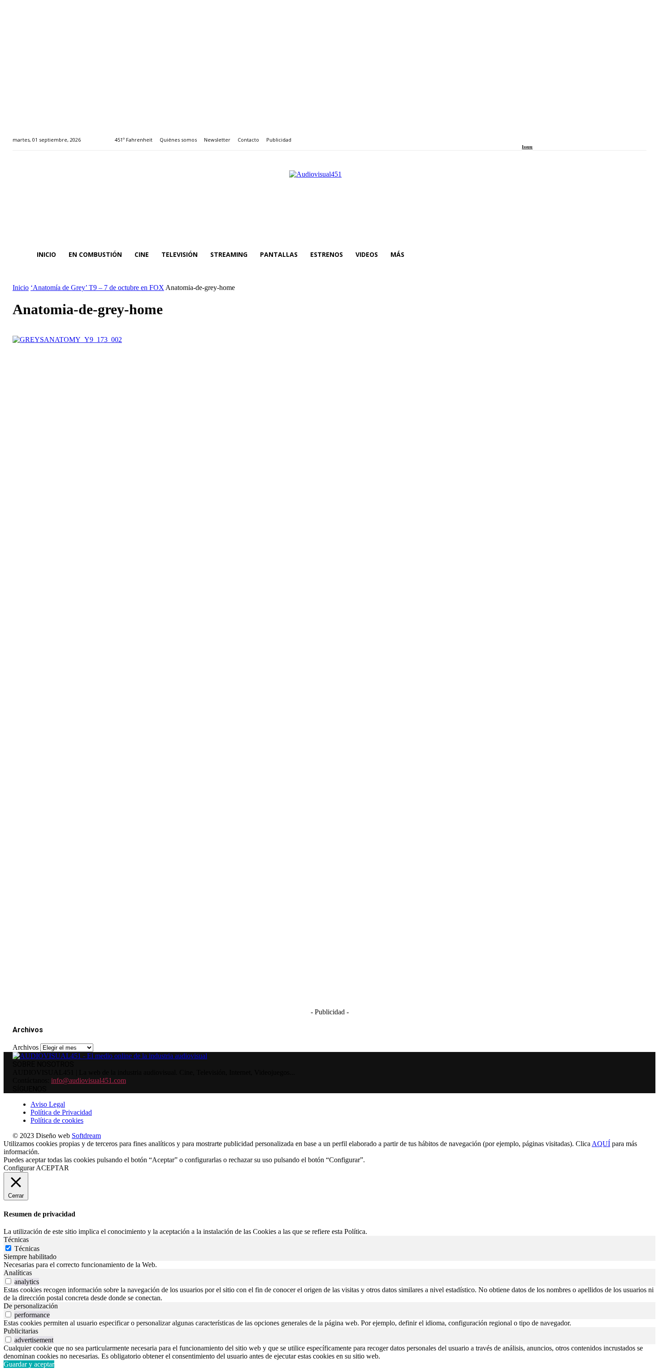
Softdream (86, 1135)
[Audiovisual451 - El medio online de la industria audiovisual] (329, 201)
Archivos (26, 1047)
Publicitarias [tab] (21, 1331)
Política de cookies (56, 1120)
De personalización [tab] (31, 1306)
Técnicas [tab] (16, 1239)
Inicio (21, 287)
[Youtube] (565, 135)
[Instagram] (535, 135)
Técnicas (26, 1248)
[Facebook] (525, 135)
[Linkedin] (545, 135)
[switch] (8, 1281)
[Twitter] (556, 135)
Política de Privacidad (61, 1112)
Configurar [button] (19, 1168)
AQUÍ (601, 1143)
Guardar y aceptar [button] (29, 1364)
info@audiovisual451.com (88, 1080)
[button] (635, 254)
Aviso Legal (47, 1104)
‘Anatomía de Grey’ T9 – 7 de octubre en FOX (97, 287)
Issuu (527, 146)
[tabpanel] (329, 1265)
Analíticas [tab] (18, 1273)
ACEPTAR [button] (52, 1168)
